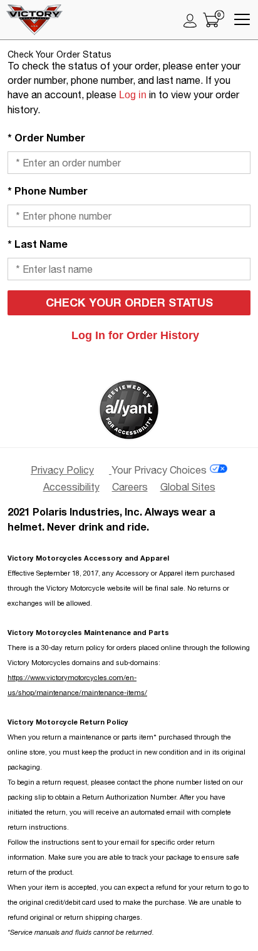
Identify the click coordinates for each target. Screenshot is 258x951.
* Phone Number (48, 190)
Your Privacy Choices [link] (159, 470)
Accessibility (71, 486)
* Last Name (38, 244)
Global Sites (187, 486)
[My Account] (190, 20)
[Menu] (242, 20)
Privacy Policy (62, 470)
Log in (133, 94)
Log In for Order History (135, 335)
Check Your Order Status (129, 302)
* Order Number (46, 137)
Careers (130, 486)
